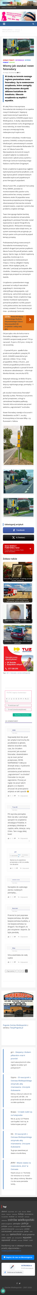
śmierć (25, 1240)
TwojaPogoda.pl (16, 1027)
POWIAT (6, 62)
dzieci (29, 1211)
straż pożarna (28, 1234)
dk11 (8, 673)
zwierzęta (20, 1240)
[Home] (7, 29)
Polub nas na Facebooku (14, 1272)
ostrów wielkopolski (23, 673)
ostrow (14, 72)
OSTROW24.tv (26, 1265)
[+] (7, 701)
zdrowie (14, 1240)
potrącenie (16, 1226)
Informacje (19, 60)
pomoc (10, 1226)
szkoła (3, 1238)
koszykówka (4, 1216)
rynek (7, 1234)
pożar (26, 1231)
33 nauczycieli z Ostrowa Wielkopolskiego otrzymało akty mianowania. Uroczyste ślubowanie (21, 1083)
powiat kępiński (19, 1229)
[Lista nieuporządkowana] (18, 699)
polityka (4, 1226)
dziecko (3, 1214)
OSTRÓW (28, 60)
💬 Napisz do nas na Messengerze (17, 1257)
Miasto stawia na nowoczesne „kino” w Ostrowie (21, 1166)
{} (28, 698)
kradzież (12, 1217)
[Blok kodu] (23, 699)
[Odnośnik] (25, 699)
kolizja (21, 1214)
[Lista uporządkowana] (16, 699)
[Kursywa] (9, 699)
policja (25, 1223)
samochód (15, 1234)
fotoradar (13, 673)
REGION (12, 62)
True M (19, 855)
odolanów (4, 1220)
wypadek (27, 1237)
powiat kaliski (26, 1226)
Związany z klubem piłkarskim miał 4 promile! (21, 1055)
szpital (9, 1238)
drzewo (24, 1211)
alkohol (4, 1211)
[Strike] (14, 699)
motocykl (20, 1217)
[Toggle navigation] (4, 24)
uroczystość (18, 1238)
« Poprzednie (10, 971)
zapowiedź (5, 1240)
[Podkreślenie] (11, 699)
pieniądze (17, 1223)
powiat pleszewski (18, 1231)
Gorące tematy (9, 60)
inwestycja (14, 1214)
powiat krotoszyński (7, 1229)
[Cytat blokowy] (21, 699)
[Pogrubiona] (7, 699)
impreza (8, 1214)
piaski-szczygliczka (6, 1224)
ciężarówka (11, 1211)
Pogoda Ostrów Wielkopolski (15, 1025)
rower (3, 1235)
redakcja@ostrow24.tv (11, 1250)
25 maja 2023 (7, 72)
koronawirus (29, 1214)
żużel (31, 1240)
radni (31, 1231)
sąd (13, 1238)
